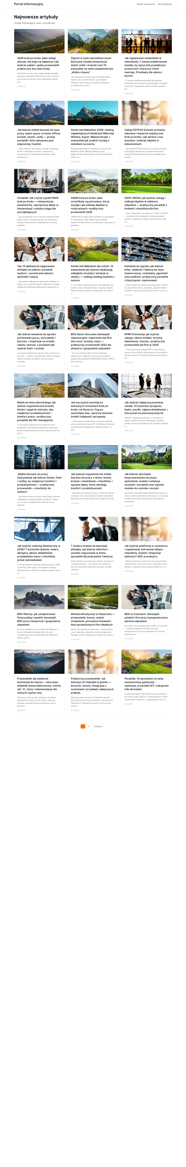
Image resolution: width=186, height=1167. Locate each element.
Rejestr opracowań (146, 4)
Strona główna (165, 4)
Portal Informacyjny (28, 4)
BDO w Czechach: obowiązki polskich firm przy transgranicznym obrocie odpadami (146, 618)
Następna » (99, 726)
